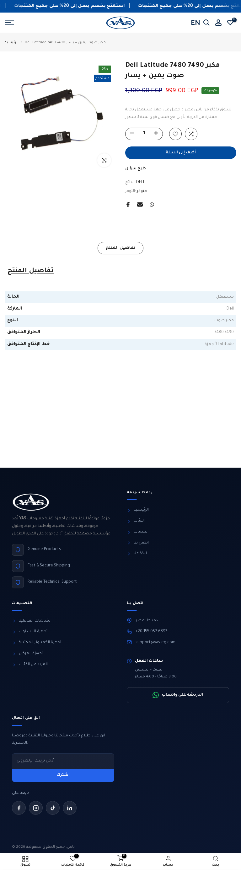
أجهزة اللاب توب (33, 631)
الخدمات (141, 532)
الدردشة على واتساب (182, 695)
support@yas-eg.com (155, 642)
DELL (140, 182)
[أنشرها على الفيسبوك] (128, 204)
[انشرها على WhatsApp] (152, 204)
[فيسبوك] (19, 808)
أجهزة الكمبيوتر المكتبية (40, 642)
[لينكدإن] (70, 808)
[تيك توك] (53, 808)
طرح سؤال (135, 169)
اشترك (63, 775)
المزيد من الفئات (33, 664)
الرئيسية (12, 43)
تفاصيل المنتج (120, 248)
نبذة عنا (140, 553)
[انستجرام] (36, 808)
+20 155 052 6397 (151, 631)
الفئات (139, 521)
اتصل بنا (141, 543)
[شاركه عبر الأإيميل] (140, 204)
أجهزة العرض (31, 653)
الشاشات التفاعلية (35, 621)
